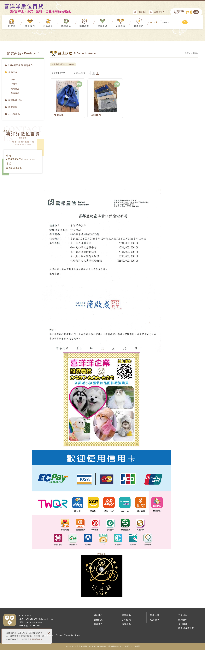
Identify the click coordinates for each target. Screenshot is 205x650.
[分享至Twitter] (10, 622)
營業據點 (183, 615)
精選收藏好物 (15, 100)
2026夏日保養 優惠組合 (20, 65)
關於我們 (30, 26)
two (93, 73)
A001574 (105, 98)
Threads (68, 635)
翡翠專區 (13, 107)
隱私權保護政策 (35, 639)
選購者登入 (159, 12)
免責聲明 (183, 619)
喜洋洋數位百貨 (42, 8)
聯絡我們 (139, 26)
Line (77, 635)
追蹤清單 (154, 619)
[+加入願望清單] (79, 84)
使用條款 (183, 624)
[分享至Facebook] (7, 618)
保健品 (14, 84)
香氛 (13, 79)
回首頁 (11, 26)
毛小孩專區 (14, 114)
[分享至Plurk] (12, 618)
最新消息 (48, 26)
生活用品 (13, 72)
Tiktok (59, 635)
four (97, 73)
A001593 (67, 98)
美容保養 (15, 93)
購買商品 (66, 26)
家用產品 (15, 89)
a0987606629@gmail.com (20, 159)
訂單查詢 (142, 12)
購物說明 (84, 26)
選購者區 (102, 26)
